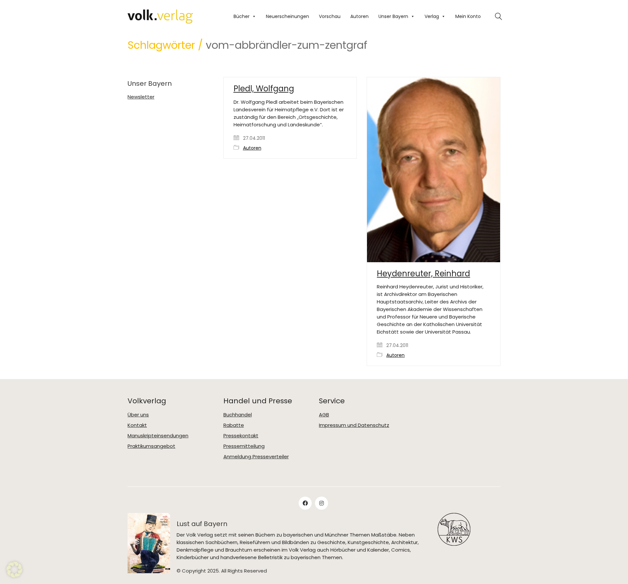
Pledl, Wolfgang (264, 88)
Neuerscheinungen (287, 16)
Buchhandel (237, 414)
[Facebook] (305, 503)
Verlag (432, 16)
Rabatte (233, 425)
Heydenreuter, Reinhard (423, 273)
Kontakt (137, 425)
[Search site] (498, 17)
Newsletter (141, 97)
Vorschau (329, 16)
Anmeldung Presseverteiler (256, 456)
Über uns (138, 414)
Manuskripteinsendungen (158, 435)
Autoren (359, 16)
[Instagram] (321, 503)
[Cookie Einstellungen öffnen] (14, 575)
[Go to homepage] (160, 16)
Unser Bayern (393, 16)
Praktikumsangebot (151, 446)
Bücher (242, 16)
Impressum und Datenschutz (354, 425)
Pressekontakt (240, 435)
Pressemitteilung (244, 446)
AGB (324, 414)
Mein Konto (468, 16)
